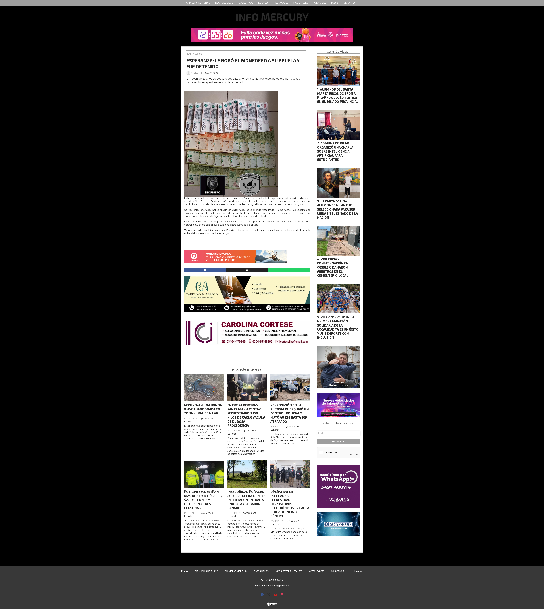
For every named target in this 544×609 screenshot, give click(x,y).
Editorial (196, 73)
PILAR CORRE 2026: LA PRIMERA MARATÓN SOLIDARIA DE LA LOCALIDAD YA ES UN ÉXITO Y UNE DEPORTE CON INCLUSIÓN (337, 327)
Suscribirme (338, 441)
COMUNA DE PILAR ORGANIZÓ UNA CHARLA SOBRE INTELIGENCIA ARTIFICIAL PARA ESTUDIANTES (335, 151)
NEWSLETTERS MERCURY (288, 571)
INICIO (184, 571)
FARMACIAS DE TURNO (197, 2)
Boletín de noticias (337, 423)
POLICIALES (319, 2)
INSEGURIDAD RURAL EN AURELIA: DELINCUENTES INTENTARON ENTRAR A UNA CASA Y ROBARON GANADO (246, 500)
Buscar (334, 2)
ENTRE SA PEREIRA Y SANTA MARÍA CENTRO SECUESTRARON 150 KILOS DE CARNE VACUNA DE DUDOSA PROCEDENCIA (246, 415)
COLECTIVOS (245, 2)
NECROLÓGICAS (224, 2)
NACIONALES (300, 2)
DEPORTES (349, 2)
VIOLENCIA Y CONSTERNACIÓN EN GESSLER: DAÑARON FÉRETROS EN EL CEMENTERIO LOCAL (332, 267)
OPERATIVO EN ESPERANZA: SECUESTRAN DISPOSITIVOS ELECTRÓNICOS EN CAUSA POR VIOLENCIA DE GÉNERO (289, 504)
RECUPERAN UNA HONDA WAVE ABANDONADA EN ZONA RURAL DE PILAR (203, 409)
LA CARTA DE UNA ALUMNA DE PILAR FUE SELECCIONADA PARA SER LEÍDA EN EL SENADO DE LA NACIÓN (337, 209)
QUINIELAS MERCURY (236, 571)
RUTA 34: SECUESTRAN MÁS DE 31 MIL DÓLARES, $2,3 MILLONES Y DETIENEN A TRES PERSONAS (203, 500)
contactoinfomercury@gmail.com (272, 585)
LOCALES (263, 2)
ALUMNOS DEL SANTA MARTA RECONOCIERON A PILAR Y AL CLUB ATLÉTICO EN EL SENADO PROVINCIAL (337, 95)
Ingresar (358, 571)
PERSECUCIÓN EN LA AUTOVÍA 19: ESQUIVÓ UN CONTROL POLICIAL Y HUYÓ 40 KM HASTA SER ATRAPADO (289, 413)
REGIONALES (281, 2)
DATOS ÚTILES (261, 571)
